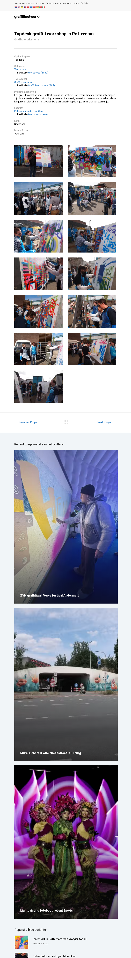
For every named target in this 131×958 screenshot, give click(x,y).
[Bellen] (87, 3)
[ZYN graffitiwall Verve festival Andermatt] (66, 527)
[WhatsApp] (82, 3)
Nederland (19, 124)
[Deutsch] (22, 7)
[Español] (37, 7)
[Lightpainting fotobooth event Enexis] (66, 842)
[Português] (40, 7)
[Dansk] (28, 7)
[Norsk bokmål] (34, 7)
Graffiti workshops (24, 82)
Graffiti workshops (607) (41, 85)
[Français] (25, 7)
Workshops (20, 69)
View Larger (38, 161)
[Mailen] (84, 3)
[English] (19, 7)
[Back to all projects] (65, 421)
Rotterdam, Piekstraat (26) (28, 111)
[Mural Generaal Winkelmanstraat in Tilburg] (66, 684)
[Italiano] (43, 7)
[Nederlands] (15, 7)
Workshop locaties (38, 114)
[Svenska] (31, 7)
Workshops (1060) (38, 73)
